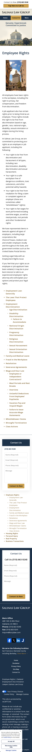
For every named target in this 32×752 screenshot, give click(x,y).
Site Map (16, 669)
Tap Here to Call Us (16, 6)
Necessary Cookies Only (11, 746)
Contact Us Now (16, 486)
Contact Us (16, 18)
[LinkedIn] (18, 640)
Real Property (11, 539)
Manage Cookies (22, 694)
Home (5, 18)
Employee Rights (12, 495)
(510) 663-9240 (15, 627)
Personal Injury (12, 536)
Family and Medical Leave (17, 356)
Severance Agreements (16, 367)
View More (21, 653)
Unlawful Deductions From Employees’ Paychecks (19, 396)
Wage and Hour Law (15, 371)
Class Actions (12, 426)
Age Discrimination (18, 309)
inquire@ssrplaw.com (11, 632)
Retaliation (11, 363)
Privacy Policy (16, 666)
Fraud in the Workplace (16, 359)
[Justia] (23, 640)
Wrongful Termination (16, 423)
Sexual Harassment (18, 345)
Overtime (13, 390)
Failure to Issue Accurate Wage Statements (16, 412)
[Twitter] (14, 640)
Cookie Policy (9, 694)
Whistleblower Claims (16, 419)
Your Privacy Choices (15, 691)
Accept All (11, 741)
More (27, 18)
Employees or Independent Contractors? (15, 377)
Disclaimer (16, 663)
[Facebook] (9, 640)
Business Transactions (15, 541)
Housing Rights (12, 533)
